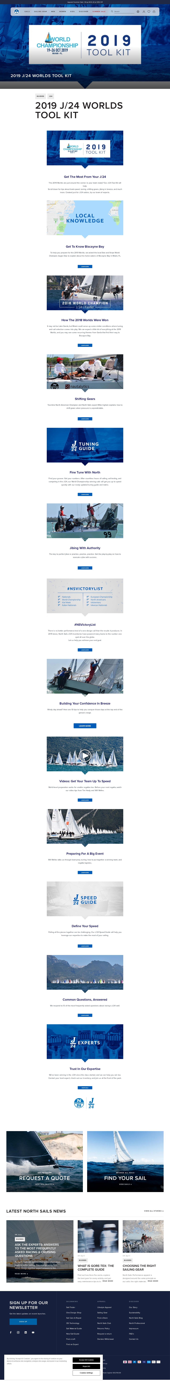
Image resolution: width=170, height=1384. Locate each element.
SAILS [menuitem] (27, 11)
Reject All (86, 1366)
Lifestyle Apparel (104, 1307)
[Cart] (154, 11)
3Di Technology (72, 1323)
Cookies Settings (86, 1373)
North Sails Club (104, 1323)
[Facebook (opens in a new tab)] (11, 1332)
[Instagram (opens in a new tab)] (18, 1332)
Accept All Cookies (86, 1360)
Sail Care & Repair (74, 1318)
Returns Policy (103, 1328)
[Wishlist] (148, 11)
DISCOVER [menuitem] (83, 11)
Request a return (104, 1334)
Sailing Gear (102, 1313)
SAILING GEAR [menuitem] (40, 11)
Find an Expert (72, 1344)
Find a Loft (70, 1339)
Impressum (133, 1328)
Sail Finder (70, 1307)
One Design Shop (73, 1313)
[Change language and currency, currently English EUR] (138, 11)
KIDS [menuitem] (72, 11)
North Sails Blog (136, 1318)
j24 (50, 96)
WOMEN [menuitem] (62, 11)
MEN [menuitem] (53, 11)
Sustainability (134, 1313)
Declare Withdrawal (105, 1339)
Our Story (133, 1307)
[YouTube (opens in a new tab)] (33, 1332)
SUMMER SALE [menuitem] (99, 11)
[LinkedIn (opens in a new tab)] (26, 1332)
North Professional (137, 1323)
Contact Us (133, 1339)
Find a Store (102, 1318)
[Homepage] (16, 11)
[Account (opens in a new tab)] (143, 11)
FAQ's (131, 1334)
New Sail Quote (72, 1334)
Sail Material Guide (74, 1328)
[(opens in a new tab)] (85, 419)
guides (40, 96)
